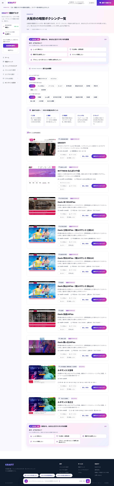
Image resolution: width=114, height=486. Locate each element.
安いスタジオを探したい (31, 475)
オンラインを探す (11, 83)
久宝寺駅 (41, 101)
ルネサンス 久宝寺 (65, 370)
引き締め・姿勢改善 (76, 49)
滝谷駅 (88, 97)
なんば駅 (47, 97)
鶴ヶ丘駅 (32, 101)
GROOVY (62, 142)
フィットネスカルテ (10, 66)
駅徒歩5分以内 (79, 86)
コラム (80, 472)
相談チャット (8, 61)
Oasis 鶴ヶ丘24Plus (66, 342)
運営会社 (97, 470)
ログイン (91, 2)
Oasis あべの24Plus (66, 202)
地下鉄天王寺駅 (57, 97)
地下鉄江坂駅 (68, 97)
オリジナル (53, 78)
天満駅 (39, 97)
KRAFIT (12, 2)
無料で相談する (105, 3)
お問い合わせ (98, 475)
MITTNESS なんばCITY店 (69, 170)
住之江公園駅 (50, 101)
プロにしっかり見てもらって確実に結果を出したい (46, 60)
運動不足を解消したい (37, 54)
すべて (32, 78)
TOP (28, 29)
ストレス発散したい (76, 54)
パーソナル (51, 86)
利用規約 (106, 483)
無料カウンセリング (99, 156)
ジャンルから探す (64, 467)
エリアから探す (63, 470)
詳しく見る (85, 156)
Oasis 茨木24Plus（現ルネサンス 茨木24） (76, 258)
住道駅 (95, 97)
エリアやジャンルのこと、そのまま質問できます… (44, 481)
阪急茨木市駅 (79, 97)
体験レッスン (33, 90)
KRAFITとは (98, 467)
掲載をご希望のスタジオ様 (102, 472)
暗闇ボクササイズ (42, 78)
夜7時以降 (69, 86)
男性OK (96, 86)
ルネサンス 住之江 (65, 402)
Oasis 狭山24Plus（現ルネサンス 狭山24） (76, 286)
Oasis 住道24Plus (65, 314)
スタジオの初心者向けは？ (64, 475)
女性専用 (43, 90)
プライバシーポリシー (97, 483)
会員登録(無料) (10, 46)
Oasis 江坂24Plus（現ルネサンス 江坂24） (76, 230)
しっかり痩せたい (36, 49)
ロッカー (60, 86)
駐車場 (88, 86)
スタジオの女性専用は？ (47, 475)
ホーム (6, 57)
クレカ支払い (41, 86)
